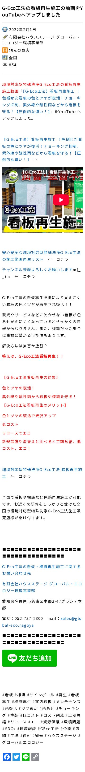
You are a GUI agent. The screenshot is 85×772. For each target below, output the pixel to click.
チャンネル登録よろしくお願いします (37, 269)
